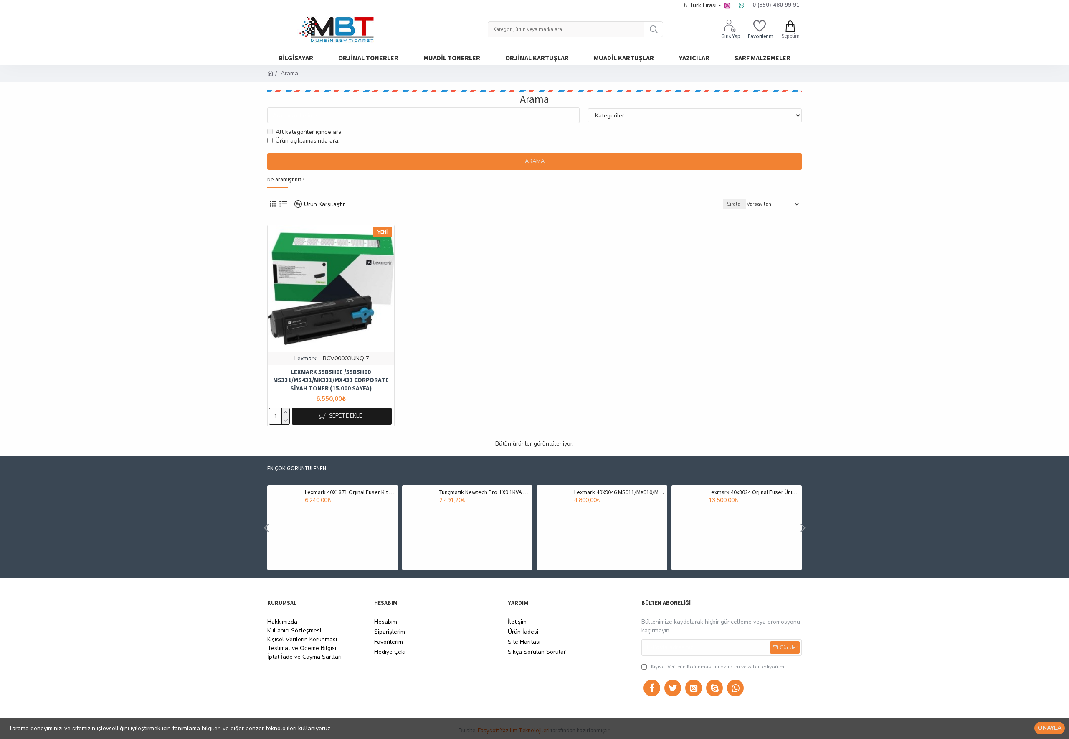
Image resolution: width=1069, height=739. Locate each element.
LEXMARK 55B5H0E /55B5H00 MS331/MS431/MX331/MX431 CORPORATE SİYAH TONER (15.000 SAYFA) (331, 380)
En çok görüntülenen (296, 468)
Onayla (1049, 728)
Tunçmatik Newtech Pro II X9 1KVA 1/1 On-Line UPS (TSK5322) (484, 492)
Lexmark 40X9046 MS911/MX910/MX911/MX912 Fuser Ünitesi (619, 492)
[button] (266, 527)
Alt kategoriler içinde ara (309, 132)
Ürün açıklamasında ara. (307, 141)
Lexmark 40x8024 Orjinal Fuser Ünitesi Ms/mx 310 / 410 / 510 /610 (754, 492)
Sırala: (734, 204)
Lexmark (305, 358)
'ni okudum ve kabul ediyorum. (718, 666)
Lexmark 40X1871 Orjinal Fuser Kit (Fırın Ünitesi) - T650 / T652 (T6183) (350, 492)
